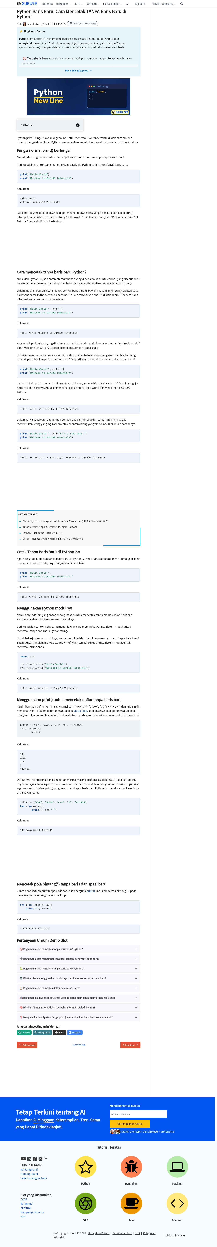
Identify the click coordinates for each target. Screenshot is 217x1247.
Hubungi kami (29, 1174)
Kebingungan (44, 1032)
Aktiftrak (26, 1208)
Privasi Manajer (175, 1235)
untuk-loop (80, 711)
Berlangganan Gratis (129, 1123)
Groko (61, 1032)
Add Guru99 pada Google (85, 23)
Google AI (76, 1032)
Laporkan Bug (78, 1044)
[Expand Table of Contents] (78, 125)
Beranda (47, 3)
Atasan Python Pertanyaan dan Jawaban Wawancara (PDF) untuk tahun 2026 (65, 521)
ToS (137, 1233)
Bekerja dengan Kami (34, 1178)
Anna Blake (33, 23)
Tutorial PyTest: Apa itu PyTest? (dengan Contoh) (50, 527)
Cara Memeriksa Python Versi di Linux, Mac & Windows (53, 538)
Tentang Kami (29, 1169)
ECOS (24, 1199)
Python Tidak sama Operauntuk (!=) (42, 532)
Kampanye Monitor (32, 1212)
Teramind (26, 1203)
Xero (23, 1216)
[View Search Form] (181, 3)
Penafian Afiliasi (122, 1233)
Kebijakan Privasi (98, 1233)
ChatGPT (26, 1032)
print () (91, 891)
